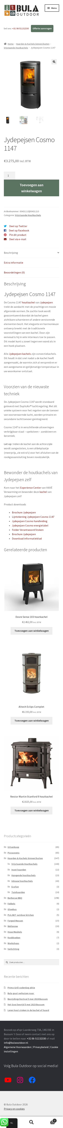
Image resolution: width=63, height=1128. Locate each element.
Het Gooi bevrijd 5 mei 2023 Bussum (26, 1004)
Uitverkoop (13, 847)
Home (11, 43)
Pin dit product (17, 234)
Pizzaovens (13, 852)
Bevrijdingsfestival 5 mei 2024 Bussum (28, 998)
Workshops (13, 943)
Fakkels (11, 903)
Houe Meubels (15, 931)
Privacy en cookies (14, 1108)
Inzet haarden (18, 869)
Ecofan (15, 886)
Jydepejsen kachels (20, 353)
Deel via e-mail (17, 239)
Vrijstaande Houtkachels (16, 47)
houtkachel (28, 302)
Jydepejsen (46, 302)
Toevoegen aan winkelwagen (31, 188)
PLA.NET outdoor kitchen (21, 914)
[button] (54, 61)
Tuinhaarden (18, 892)
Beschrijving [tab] (11, 252)
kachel (43, 491)
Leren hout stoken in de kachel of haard (28, 1010)
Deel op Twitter (18, 226)
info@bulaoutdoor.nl (16, 1042)
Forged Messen (15, 920)
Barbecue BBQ (15, 897)
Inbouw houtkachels (22, 881)
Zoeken (31, 1122)
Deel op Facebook (19, 230)
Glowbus (12, 909)
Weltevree (13, 926)
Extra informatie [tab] (13, 262)
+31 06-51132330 (20, 28)
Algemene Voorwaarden (17, 1047)
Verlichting (13, 948)
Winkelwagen (48, 1119)
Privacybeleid (40, 1047)
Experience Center (30, 487)
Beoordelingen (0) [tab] (14, 272)
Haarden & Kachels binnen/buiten (32, 43)
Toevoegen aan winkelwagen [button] (31, 630)
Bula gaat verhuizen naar (21, 993)
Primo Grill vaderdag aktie (21, 987)
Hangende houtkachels (23, 875)
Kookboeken (14, 937)
